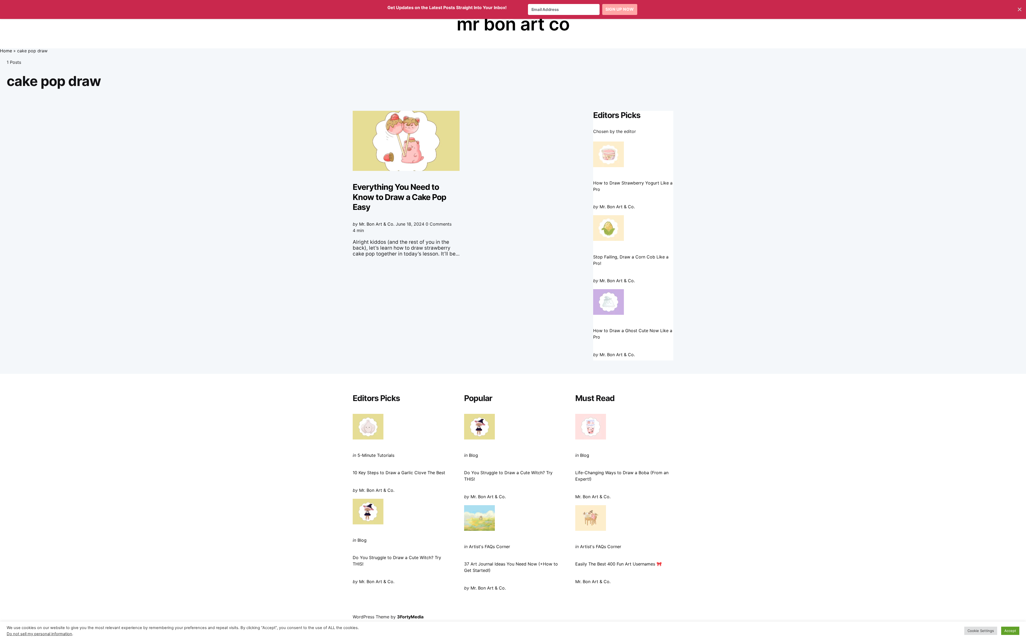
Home (6, 50)
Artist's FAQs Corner (489, 546)
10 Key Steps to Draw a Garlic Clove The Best (399, 472)
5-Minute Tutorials (375, 455)
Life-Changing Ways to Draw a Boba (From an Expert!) (622, 476)
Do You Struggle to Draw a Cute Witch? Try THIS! (397, 561)
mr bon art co (513, 24)
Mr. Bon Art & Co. (376, 224)
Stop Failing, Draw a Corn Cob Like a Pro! (631, 260)
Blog (362, 540)
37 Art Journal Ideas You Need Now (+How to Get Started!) (511, 567)
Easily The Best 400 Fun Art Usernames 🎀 (618, 564)
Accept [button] (1010, 631)
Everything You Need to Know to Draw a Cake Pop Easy (399, 197)
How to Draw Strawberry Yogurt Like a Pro (633, 186)
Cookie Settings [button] (980, 631)
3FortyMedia (410, 616)
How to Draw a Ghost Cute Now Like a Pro (632, 334)
